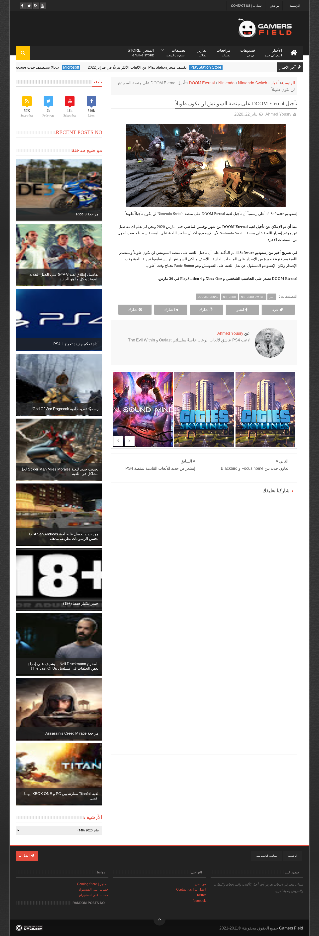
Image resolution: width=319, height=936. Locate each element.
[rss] (35, 5)
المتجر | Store (141, 50)
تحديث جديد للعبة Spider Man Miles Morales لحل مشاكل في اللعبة (59, 471)
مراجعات (223, 50)
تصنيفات (175, 50)
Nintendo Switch (252, 83)
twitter (201, 895)
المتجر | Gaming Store (92, 884)
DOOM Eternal (202, 83)
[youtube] (42, 5)
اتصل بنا (24, 855)
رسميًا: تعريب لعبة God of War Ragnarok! (65, 409)
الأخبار (273, 50)
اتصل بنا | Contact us (246, 5)
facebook (199, 901)
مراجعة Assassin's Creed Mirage (71, 733)
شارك (203, 310)
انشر (240, 310)
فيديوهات (247, 50)
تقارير (202, 50)
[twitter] (29, 5)
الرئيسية (295, 5)
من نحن (274, 5)
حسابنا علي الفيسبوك (93, 889)
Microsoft (93, 67)
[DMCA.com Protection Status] (29, 929)
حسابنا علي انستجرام (93, 895)
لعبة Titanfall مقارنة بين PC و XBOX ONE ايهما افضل (61, 795)
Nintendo (226, 83)
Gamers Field (291, 928)
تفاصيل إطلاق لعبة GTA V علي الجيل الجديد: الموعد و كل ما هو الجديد (63, 276)
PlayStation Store (227, 67)
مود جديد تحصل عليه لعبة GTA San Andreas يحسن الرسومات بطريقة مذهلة (63, 536)
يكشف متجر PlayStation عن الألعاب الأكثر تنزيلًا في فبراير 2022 (158, 67)
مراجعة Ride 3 (87, 214)
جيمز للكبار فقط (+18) (80, 603)
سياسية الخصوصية (266, 855)
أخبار (275, 83)
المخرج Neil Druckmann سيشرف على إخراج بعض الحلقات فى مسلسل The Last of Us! (62, 666)
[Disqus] (204, 557)
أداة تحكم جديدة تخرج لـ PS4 (75, 344)
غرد (275, 310)
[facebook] (22, 5)
